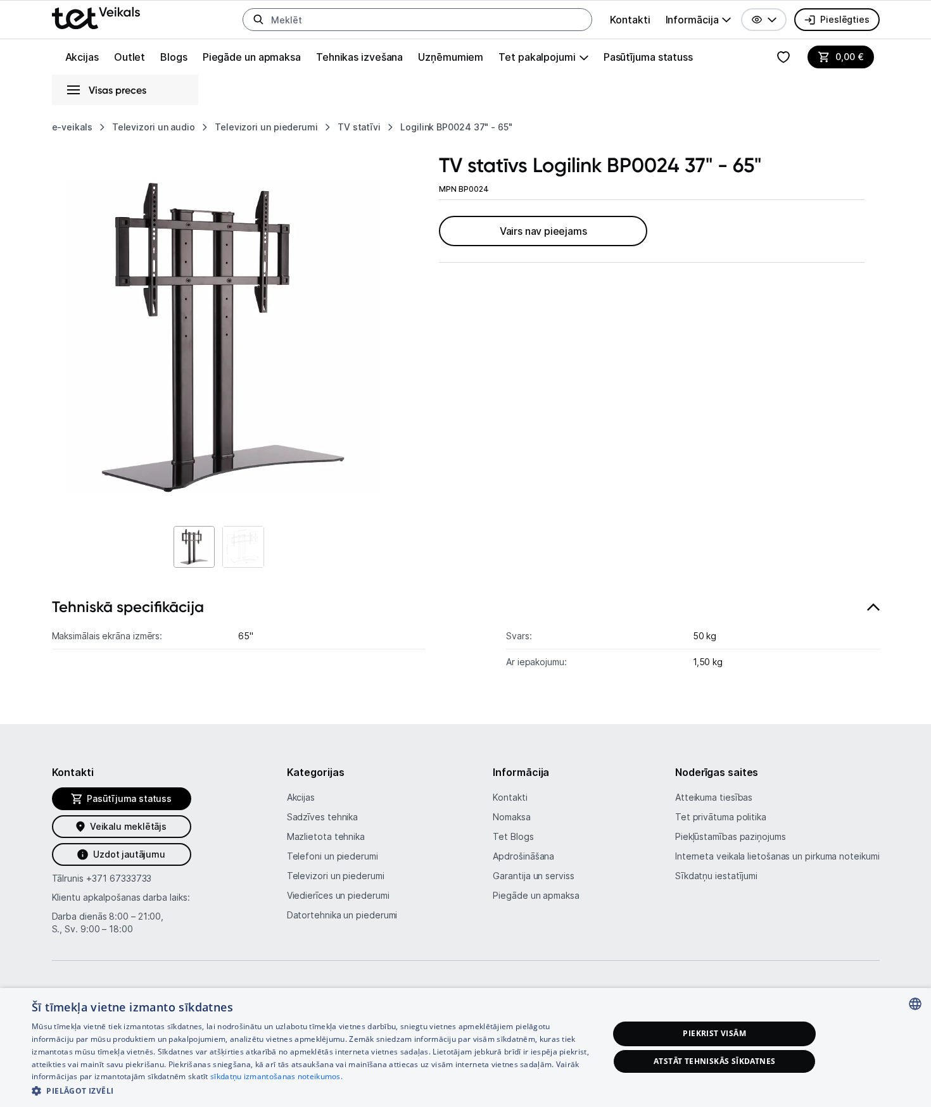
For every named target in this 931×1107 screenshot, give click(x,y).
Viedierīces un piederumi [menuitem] (338, 895)
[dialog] (465, 1047)
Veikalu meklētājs (128, 826)
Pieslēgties (844, 19)
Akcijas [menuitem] (82, 57)
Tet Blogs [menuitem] (513, 836)
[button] (764, 19)
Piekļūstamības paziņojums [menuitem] (730, 836)
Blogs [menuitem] (173, 57)
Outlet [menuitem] (129, 57)
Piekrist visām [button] (714, 1033)
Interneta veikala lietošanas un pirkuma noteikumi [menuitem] (777, 856)
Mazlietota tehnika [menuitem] (326, 836)
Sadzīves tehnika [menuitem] (322, 816)
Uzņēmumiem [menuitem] (450, 57)
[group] (698, 19)
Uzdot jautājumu (129, 854)
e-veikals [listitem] (72, 127)
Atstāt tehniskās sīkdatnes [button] (714, 1061)
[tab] (466, 640)
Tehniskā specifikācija (128, 606)
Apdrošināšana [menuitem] (523, 856)
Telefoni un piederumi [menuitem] (332, 856)
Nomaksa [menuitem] (511, 816)
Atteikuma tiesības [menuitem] (713, 797)
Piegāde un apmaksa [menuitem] (252, 57)
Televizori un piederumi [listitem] (266, 127)
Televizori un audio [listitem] (153, 127)
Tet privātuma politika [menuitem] (720, 816)
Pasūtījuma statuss (648, 57)
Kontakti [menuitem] (630, 19)
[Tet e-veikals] (96, 18)
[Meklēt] (258, 19)
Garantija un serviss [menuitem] (533, 875)
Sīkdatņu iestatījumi (716, 875)
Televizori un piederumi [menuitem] (335, 875)
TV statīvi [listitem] (359, 127)
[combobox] (915, 1004)
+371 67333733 (118, 878)
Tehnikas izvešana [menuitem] (359, 57)
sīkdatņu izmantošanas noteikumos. (276, 1076)
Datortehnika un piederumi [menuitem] (342, 915)
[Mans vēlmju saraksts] (783, 57)
